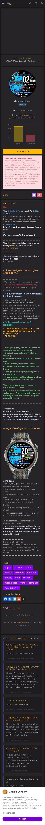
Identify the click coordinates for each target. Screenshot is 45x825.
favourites (33, 118)
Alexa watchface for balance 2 (22, 780)
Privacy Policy (31, 808)
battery (8, 578)
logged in (22, 622)
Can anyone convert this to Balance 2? (21, 749)
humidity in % (11, 588)
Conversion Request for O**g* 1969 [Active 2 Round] (22, 668)
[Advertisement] (22, 31)
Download (23, 151)
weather (18, 567)
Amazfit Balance (25, 58)
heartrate (31, 573)
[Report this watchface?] (39, 195)
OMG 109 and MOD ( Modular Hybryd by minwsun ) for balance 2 (22, 647)
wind (23, 583)
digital (8, 567)
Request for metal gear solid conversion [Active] (22, 719)
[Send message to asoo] (34, 195)
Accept (22, 819)
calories (8, 573)
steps (28, 567)
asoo (5, 195)
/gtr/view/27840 (10, 248)
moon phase (11, 583)
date (17, 578)
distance (19, 573)
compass (33, 583)
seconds (27, 578)
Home (15, 58)
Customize (10, 813)
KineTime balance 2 (17, 700)
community (20, 638)
